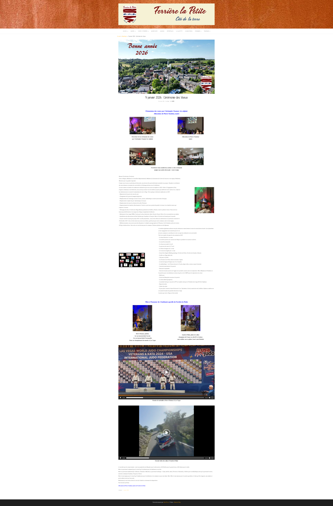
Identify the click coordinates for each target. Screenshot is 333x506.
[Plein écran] (212, 398)
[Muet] (209, 398)
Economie (197, 31)
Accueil (125, 31)
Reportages (170, 31)
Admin (173, 101)
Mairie (133, 31)
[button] (166, 372)
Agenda (162, 31)
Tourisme (206, 31)
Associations (188, 31)
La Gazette (179, 31)
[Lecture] (120, 398)
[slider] (165, 397)
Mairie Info (154, 31)
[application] (166, 372)
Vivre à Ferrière (143, 31)
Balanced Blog (177, 502)
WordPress (166, 502)
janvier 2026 (126, 490)
